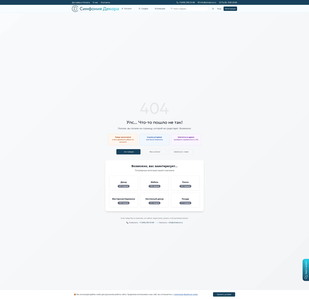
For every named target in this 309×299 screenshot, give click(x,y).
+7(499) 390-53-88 (187, 2)
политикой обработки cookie (186, 294)
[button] (306, 270)
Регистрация (230, 8)
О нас (95, 2)
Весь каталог (155, 152)
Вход (219, 8)
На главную (129, 152)
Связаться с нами (181, 152)
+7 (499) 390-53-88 (146, 222)
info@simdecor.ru (208, 2)
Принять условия (224, 294)
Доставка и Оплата (81, 2)
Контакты (105, 2)
